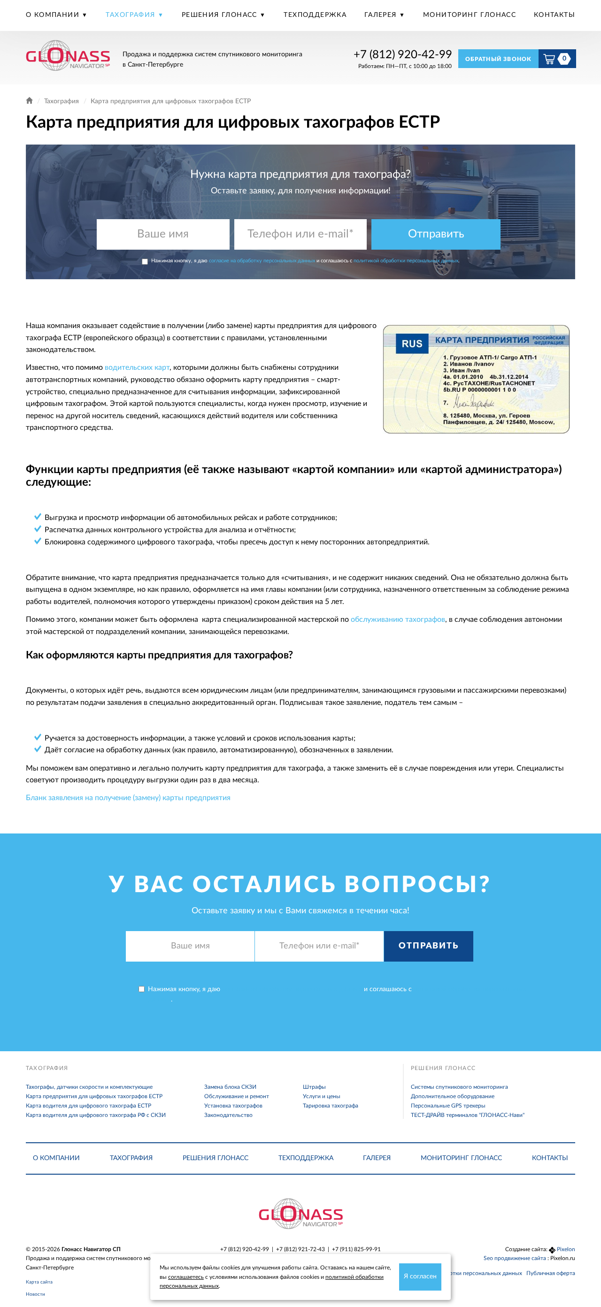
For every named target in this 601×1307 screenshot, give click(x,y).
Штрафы (314, 1087)
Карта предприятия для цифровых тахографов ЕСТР (94, 1096)
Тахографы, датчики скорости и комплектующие (89, 1087)
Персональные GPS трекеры (448, 1105)
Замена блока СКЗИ (230, 1087)
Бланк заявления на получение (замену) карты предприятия (128, 798)
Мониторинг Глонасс (469, 15)
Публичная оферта (550, 1273)
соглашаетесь (186, 1277)
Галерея (381, 15)
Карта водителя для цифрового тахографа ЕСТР (88, 1105)
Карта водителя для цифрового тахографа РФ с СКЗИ (96, 1115)
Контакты (554, 15)
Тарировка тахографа (330, 1105)
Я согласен (420, 1276)
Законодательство (228, 1115)
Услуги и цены (321, 1096)
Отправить (436, 234)
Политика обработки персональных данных (464, 1273)
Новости (35, 1294)
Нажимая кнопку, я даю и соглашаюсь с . (305, 260)
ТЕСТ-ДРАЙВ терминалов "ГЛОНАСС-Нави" (467, 1115)
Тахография (131, 15)
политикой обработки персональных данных (406, 260)
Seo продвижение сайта (515, 1258)
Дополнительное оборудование (452, 1096)
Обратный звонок (498, 59)
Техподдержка (315, 15)
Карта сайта (39, 1282)
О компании (54, 15)
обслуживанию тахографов (398, 619)
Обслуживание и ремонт (236, 1096)
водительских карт (137, 367)
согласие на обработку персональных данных (262, 260)
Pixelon (566, 1249)
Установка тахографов (233, 1105)
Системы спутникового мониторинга (459, 1087)
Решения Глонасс (221, 15)
